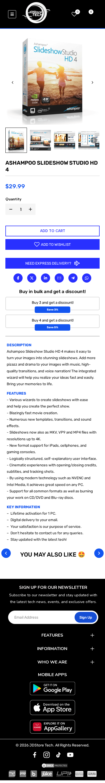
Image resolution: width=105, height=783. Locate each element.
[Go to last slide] (12, 82)
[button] (16, 140)
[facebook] (18, 278)
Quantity (13, 199)
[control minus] (9, 209)
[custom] (35, 755)
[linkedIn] (45, 278)
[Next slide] (92, 82)
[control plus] (31, 209)
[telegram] (73, 278)
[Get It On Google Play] (52, 688)
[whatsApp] (87, 278)
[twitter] (31, 278)
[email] (59, 278)
